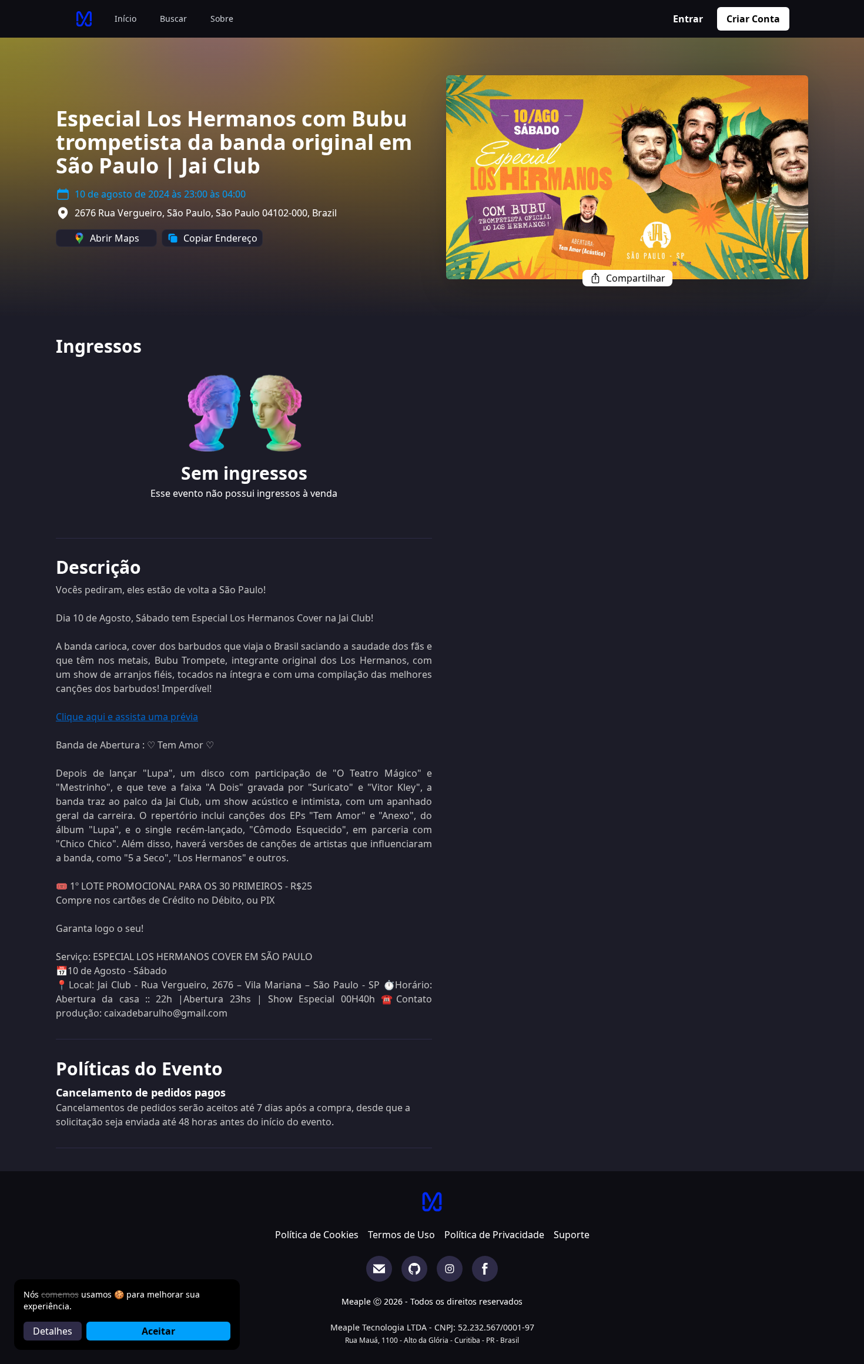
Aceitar (158, 1331)
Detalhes (52, 1331)
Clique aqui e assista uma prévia (127, 716)
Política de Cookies (317, 1234)
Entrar (688, 18)
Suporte (572, 1234)
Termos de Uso (401, 1234)
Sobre (221, 18)
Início (125, 18)
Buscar (173, 18)
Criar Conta (753, 18)
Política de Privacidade (494, 1234)
